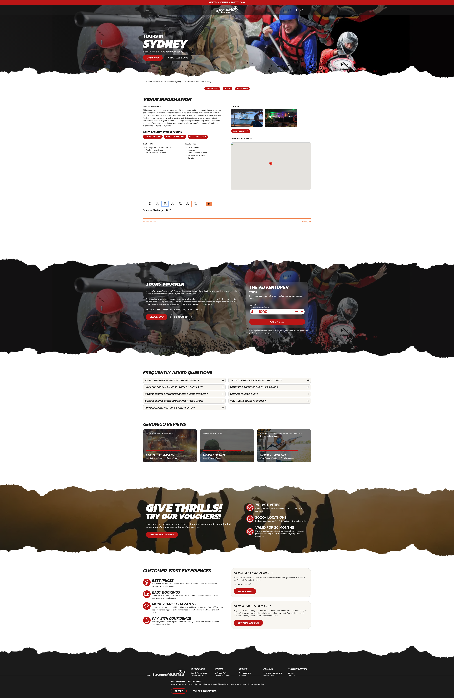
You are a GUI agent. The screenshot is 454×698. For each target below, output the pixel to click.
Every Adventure (154, 81)
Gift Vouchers (245, 673)
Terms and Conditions (272, 673)
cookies (261, 684)
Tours (166, 81)
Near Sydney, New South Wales (184, 81)
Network (291, 675)
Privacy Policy (269, 675)
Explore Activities (198, 675)
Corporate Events (222, 675)
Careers (291, 673)
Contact (242, 675)
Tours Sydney (205, 81)
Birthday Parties (222, 673)
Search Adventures (199, 673)
